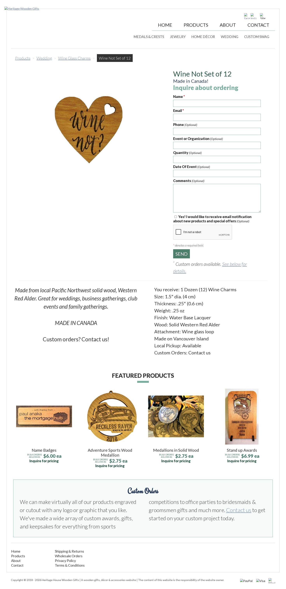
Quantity (187, 153)
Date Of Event (191, 167)
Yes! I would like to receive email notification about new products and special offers (212, 219)
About (228, 25)
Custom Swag (256, 36)
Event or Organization (198, 138)
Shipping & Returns (69, 551)
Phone (185, 124)
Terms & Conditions (70, 565)
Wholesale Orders (68, 556)
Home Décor (203, 36)
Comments (188, 181)
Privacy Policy (65, 560)
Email (178, 110)
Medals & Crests (148, 36)
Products (196, 25)
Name (179, 96)
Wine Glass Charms (74, 58)
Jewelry (178, 36)
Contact (258, 25)
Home (165, 25)
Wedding (229, 36)
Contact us (238, 510)
